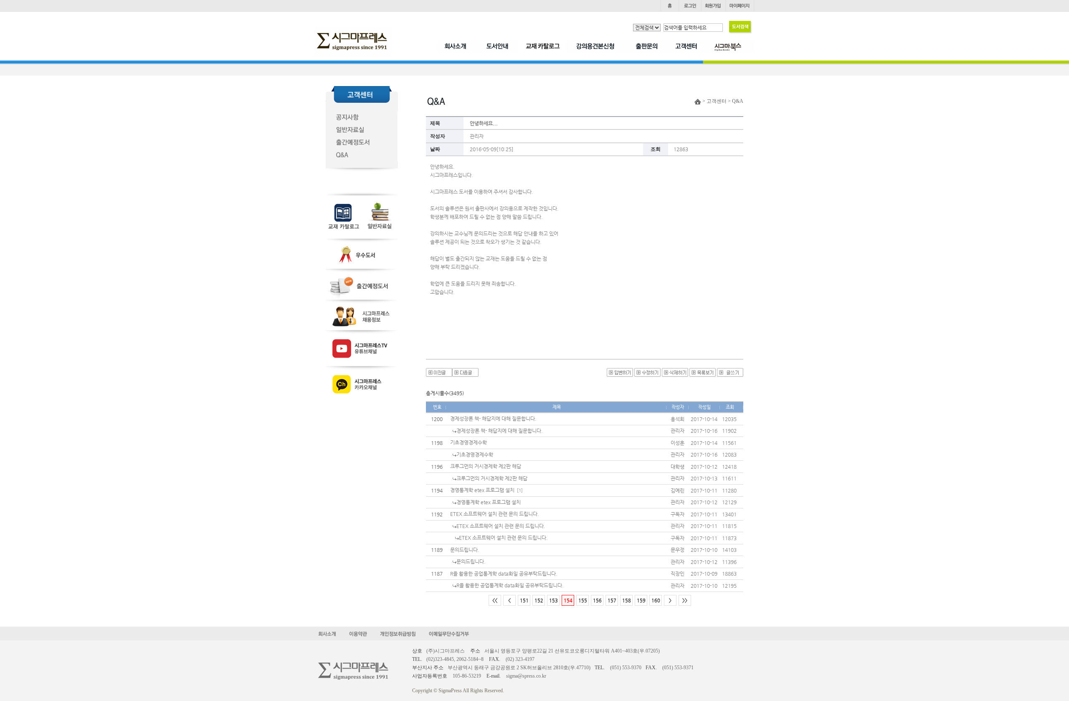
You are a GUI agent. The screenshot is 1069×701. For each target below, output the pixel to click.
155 (582, 600)
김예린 (677, 490)
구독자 (677, 514)
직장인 (677, 574)
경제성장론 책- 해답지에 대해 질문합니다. (493, 419)
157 (612, 600)
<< (494, 600)
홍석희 (677, 419)
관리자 (477, 136)
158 (626, 600)
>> (684, 600)
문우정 (677, 550)
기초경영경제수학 (468, 442)
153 (553, 600)
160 (655, 600)
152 (538, 600)
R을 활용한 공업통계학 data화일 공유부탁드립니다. (503, 574)
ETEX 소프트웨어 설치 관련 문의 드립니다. (494, 514)
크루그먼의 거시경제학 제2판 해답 (485, 466)
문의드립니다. (464, 550)
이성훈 (677, 443)
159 (641, 600)
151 (524, 600)
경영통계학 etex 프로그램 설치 (482, 490)
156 (597, 600)
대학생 (677, 467)
